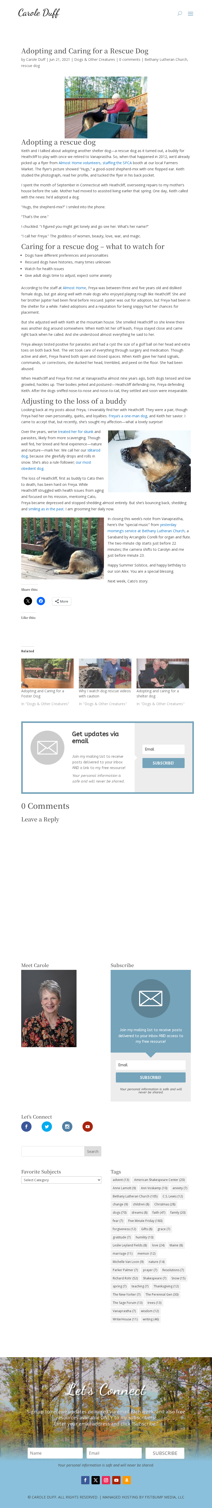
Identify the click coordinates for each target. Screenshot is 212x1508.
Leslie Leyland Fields (130, 1245)
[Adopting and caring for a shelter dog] (163, 673)
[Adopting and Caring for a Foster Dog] (47, 673)
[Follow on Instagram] (106, 1480)
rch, (183, 530)
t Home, (80, 287)
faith (159, 1212)
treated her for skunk (75, 431)
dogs (119, 1212)
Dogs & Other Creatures (94, 59)
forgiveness (124, 1229)
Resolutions (173, 1270)
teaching (140, 1286)
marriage (122, 1253)
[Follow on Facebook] (85, 1480)
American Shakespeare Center (159, 1180)
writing (151, 1319)
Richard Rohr (125, 1278)
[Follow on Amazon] (127, 1480)
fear (118, 1221)
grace (163, 1229)
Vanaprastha (124, 1311)
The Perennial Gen (162, 1294)
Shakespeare (154, 1278)
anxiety (179, 1188)
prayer (150, 1270)
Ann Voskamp (154, 1188)
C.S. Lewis (173, 1196)
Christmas (164, 1204)
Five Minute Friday (145, 1221)
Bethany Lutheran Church (166, 59)
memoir (146, 1253)
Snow (178, 1278)
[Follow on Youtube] (116, 1480)
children (141, 1204)
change (120, 1204)
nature (156, 1262)
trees (154, 1303)
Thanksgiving (166, 1286)
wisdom (150, 1311)
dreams (139, 1212)
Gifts (146, 1229)
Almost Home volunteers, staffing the (91, 162)
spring (119, 1286)
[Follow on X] (96, 1480)
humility (144, 1237)
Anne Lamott (124, 1188)
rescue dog (30, 65)
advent (121, 1180)
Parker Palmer (125, 1270)
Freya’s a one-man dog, (128, 415)
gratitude (122, 1237)
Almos (68, 287)
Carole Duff (35, 59)
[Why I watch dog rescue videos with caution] (105, 673)
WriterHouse (125, 1319)
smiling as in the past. (46, 508)
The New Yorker (126, 1294)
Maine (176, 1245)
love (158, 1245)
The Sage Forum (127, 1303)
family (177, 1212)
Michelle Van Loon (128, 1262)
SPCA (128, 162)
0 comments (129, 59)
